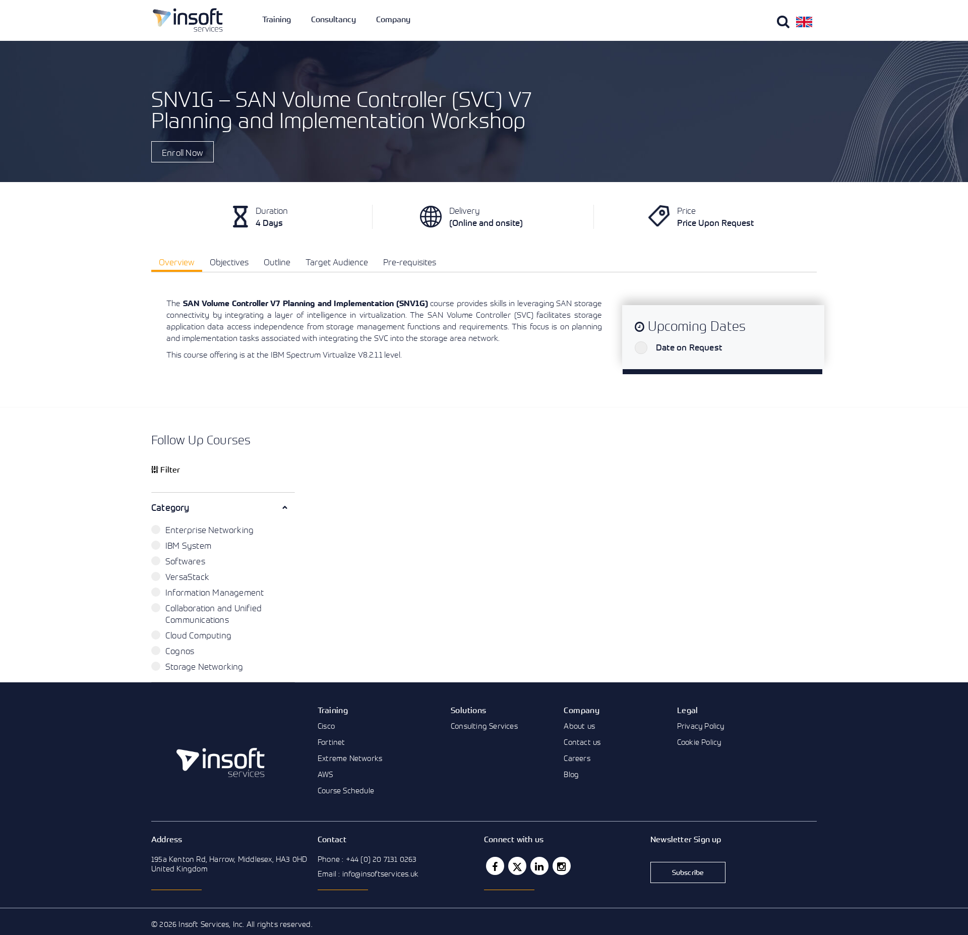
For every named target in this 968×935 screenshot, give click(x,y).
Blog (571, 774)
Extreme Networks (350, 758)
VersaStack (187, 576)
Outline (277, 262)
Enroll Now (182, 152)
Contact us (582, 742)
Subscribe (688, 872)
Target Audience (337, 262)
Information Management (214, 592)
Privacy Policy (700, 726)
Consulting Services (484, 726)
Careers (577, 758)
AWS (325, 774)
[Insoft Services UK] (187, 20)
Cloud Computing (198, 635)
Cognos (179, 651)
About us (579, 726)
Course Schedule (346, 790)
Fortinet (331, 742)
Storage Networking (204, 666)
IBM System (188, 545)
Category (170, 507)
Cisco (326, 726)
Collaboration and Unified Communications (213, 614)
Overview (177, 262)
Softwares (185, 561)
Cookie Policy (699, 742)
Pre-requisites (409, 262)
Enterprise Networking (209, 529)
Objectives (229, 262)
